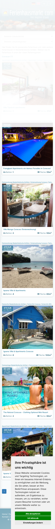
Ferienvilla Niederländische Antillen (14, 304)
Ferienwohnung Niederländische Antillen (16, 182)
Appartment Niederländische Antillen (14, 426)
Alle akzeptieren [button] (33, 514)
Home (4, 514)
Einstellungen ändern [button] (33, 522)
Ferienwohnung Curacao (38, 182)
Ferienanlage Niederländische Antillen (15, 365)
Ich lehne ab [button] (33, 518)
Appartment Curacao (35, 426)
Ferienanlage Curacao (36, 365)
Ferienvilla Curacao (34, 304)
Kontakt (5, 517)
